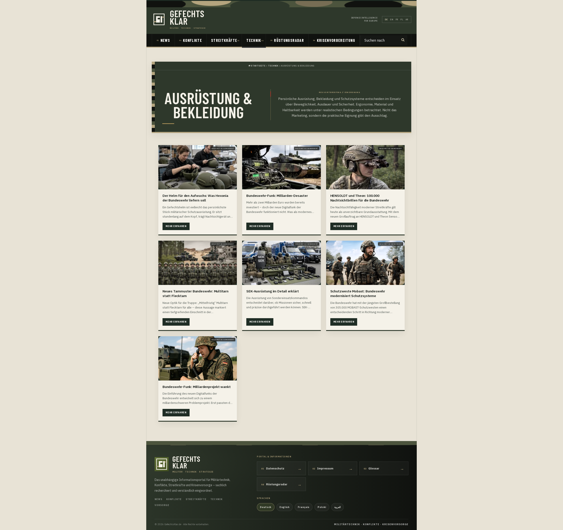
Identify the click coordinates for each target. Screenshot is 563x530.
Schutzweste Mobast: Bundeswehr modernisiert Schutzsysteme (357, 293)
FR (397, 19)
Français (303, 507)
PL (401, 19)
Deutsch (265, 507)
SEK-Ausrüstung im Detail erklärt (272, 291)
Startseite (257, 66)
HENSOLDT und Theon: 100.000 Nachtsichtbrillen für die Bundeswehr (359, 197)
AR (407, 19)
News (165, 40)
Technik (253, 40)
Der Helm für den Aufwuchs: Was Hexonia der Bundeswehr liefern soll (195, 197)
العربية (337, 507)
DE (386, 19)
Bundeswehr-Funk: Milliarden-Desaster (277, 195)
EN (391, 19)
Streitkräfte (224, 40)
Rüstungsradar (289, 40)
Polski (322, 507)
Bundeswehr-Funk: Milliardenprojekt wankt (197, 386)
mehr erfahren (176, 226)
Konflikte (192, 40)
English (285, 507)
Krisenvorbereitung (336, 40)
